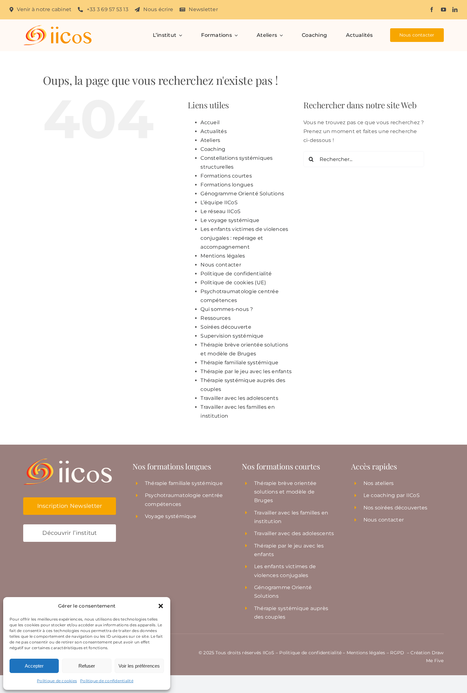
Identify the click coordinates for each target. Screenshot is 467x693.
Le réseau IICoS (220, 211)
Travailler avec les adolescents (239, 398)
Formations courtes (226, 176)
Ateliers (210, 140)
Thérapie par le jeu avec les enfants (246, 371)
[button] (161, 606)
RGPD (397, 653)
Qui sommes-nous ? (226, 309)
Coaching (212, 149)
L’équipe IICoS (218, 202)
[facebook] (431, 9)
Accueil (210, 122)
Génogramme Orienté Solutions (242, 194)
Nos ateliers (378, 483)
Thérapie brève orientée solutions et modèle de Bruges (285, 491)
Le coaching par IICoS (391, 495)
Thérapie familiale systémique (239, 363)
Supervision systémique (231, 336)
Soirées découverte (225, 327)
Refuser (86, 666)
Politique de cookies (57, 680)
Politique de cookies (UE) (233, 282)
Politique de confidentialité (106, 680)
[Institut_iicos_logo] (57, 27)
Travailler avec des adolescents (294, 533)
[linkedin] (454, 9)
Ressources (215, 318)
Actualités (213, 131)
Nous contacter (220, 265)
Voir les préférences (139, 666)
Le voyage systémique (229, 220)
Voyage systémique (170, 516)
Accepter (34, 666)
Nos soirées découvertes (395, 508)
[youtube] (443, 9)
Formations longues (226, 185)
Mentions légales (222, 256)
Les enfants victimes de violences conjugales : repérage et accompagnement (244, 238)
